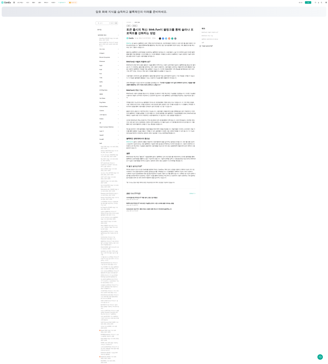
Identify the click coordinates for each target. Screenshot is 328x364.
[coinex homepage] (6, 2)
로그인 (300, 2)
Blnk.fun (129, 43)
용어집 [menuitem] (99, 29)
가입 (308, 2)
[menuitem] (108, 39)
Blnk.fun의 (130, 142)
